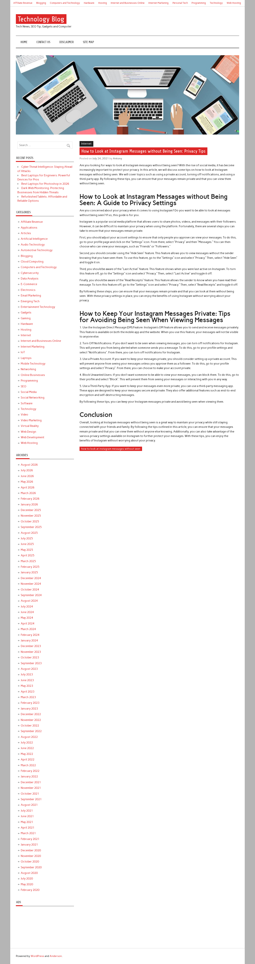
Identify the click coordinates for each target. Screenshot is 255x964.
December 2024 (31, 578)
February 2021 (30, 839)
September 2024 (31, 595)
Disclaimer (66, 42)
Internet (86, 143)
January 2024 (29, 640)
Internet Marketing (158, 2)
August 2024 (29, 600)
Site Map (88, 42)
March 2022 (28, 765)
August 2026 (29, 464)
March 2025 (28, 561)
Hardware (89, 2)
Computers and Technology (65, 2)
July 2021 (27, 810)
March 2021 (28, 833)
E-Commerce (29, 284)
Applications (29, 227)
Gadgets (26, 312)
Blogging (41, 2)
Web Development (32, 437)
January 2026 (29, 504)
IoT (23, 352)
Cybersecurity (30, 273)
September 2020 (31, 867)
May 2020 (27, 884)
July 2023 (27, 674)
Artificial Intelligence (34, 238)
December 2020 (31, 850)
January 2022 (29, 776)
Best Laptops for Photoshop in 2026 (45, 183)
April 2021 (27, 827)
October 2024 (30, 589)
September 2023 (31, 663)
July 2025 (27, 538)
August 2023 (29, 669)
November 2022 (31, 720)
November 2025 (31, 515)
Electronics (28, 290)
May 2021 (27, 822)
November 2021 (31, 788)
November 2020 (31, 856)
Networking (28, 369)
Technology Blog (41, 19)
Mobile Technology (33, 363)
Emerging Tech (30, 301)
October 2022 (30, 725)
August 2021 (29, 805)
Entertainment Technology (38, 307)
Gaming (26, 318)
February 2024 (30, 635)
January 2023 (29, 708)
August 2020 (29, 873)
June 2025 (27, 544)
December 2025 (31, 510)
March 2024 (28, 629)
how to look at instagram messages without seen (110, 448)
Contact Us (43, 42)
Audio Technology (33, 244)
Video (24, 414)
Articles (26, 233)
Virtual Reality (30, 426)
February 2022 (30, 771)
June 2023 (27, 680)
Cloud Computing (32, 261)
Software (26, 403)
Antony (117, 158)
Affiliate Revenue (22, 2)
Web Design (28, 431)
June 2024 (27, 612)
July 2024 (27, 606)
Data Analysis (29, 278)
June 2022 (27, 748)
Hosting (102, 2)
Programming (199, 2)
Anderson (56, 955)
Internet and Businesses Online (127, 2)
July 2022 (27, 742)
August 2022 (29, 737)
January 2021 (29, 844)
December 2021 (31, 782)
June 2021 (27, 816)
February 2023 (30, 702)
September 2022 (31, 731)
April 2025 (27, 555)
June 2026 (27, 476)
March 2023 (28, 697)
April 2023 (27, 691)
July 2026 (27, 470)
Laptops (26, 358)
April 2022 (27, 759)
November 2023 (31, 652)
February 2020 (30, 890)
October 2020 (30, 861)
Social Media (29, 392)
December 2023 (31, 646)
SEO (23, 386)
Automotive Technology (36, 250)
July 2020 (27, 878)
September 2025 (31, 527)
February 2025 (30, 566)
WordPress (37, 955)
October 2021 (30, 793)
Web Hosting (234, 2)
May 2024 (27, 617)
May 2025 (27, 549)
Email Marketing (31, 295)
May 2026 (27, 481)
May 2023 (27, 686)
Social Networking (32, 397)
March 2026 (28, 493)
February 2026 (30, 498)
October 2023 (30, 657)
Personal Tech (180, 2)
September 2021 (31, 799)
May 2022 (27, 754)
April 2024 (27, 623)
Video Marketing (31, 420)
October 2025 (30, 521)
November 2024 (31, 583)
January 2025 (29, 572)
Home (24, 42)
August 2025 (29, 533)
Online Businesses (33, 375)
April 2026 (27, 487)
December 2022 (31, 714)
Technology (216, 2)
